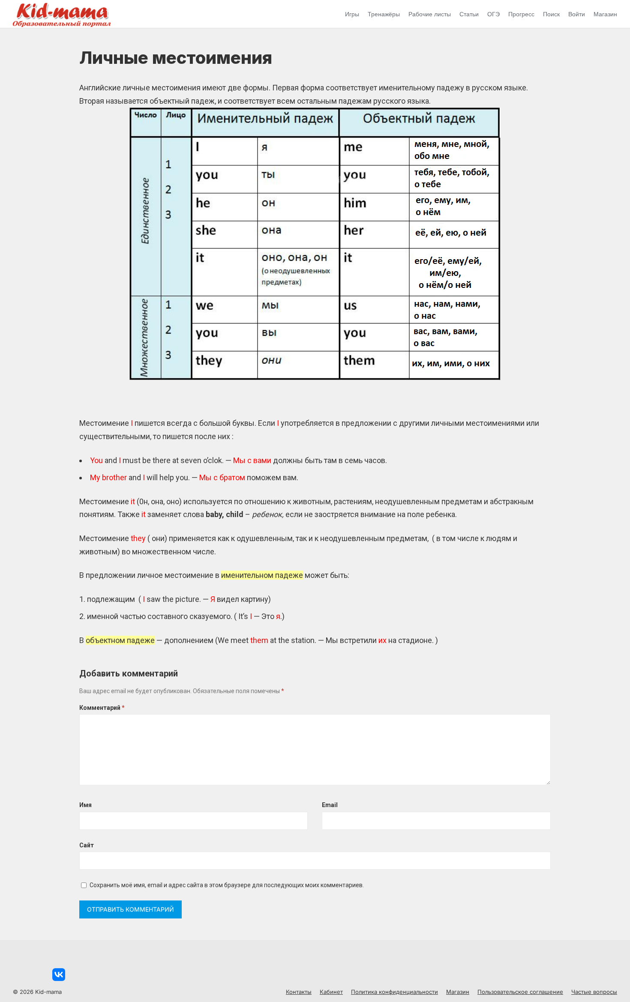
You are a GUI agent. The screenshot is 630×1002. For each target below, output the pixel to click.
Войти (576, 14)
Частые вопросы (594, 991)
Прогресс (521, 14)
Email (330, 805)
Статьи (469, 14)
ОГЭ (493, 14)
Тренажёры (384, 14)
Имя (85, 805)
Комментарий (102, 707)
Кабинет (331, 991)
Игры (352, 14)
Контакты (299, 991)
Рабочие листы (429, 14)
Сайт (86, 845)
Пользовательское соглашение (520, 991)
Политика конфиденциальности (394, 991)
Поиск (551, 14)
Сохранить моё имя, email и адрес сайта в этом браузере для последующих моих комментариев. (227, 885)
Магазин (605, 14)
